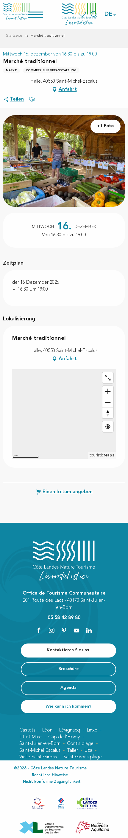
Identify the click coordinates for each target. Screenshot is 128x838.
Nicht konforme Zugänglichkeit (52, 782)
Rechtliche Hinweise (50, 775)
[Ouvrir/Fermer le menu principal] (43, 14)
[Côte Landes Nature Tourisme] (79, 14)
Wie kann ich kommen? (68, 706)
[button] (108, 14)
